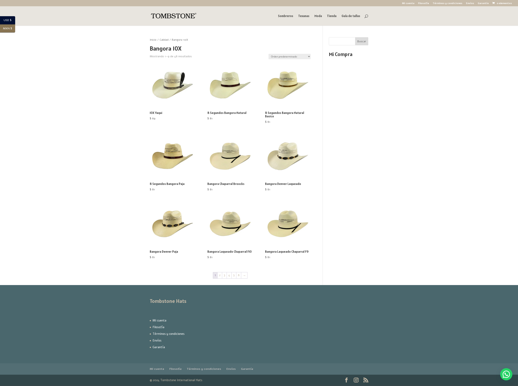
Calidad (164, 40)
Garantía (483, 3)
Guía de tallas (351, 16)
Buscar (361, 41)
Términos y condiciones (447, 3)
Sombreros (285, 16)
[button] (506, 374)
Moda (318, 16)
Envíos (470, 3)
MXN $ (9, 29)
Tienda (331, 16)
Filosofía (423, 3)
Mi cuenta (408, 3)
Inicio (153, 40)
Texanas (303, 16)
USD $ (9, 20)
